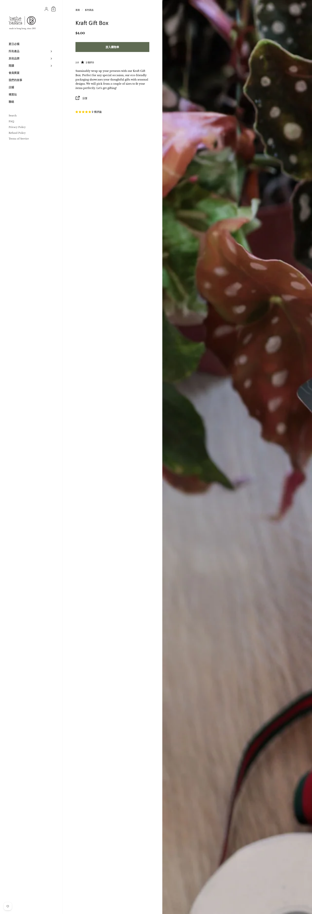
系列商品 (89, 10)
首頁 (77, 10)
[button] (83, 112)
